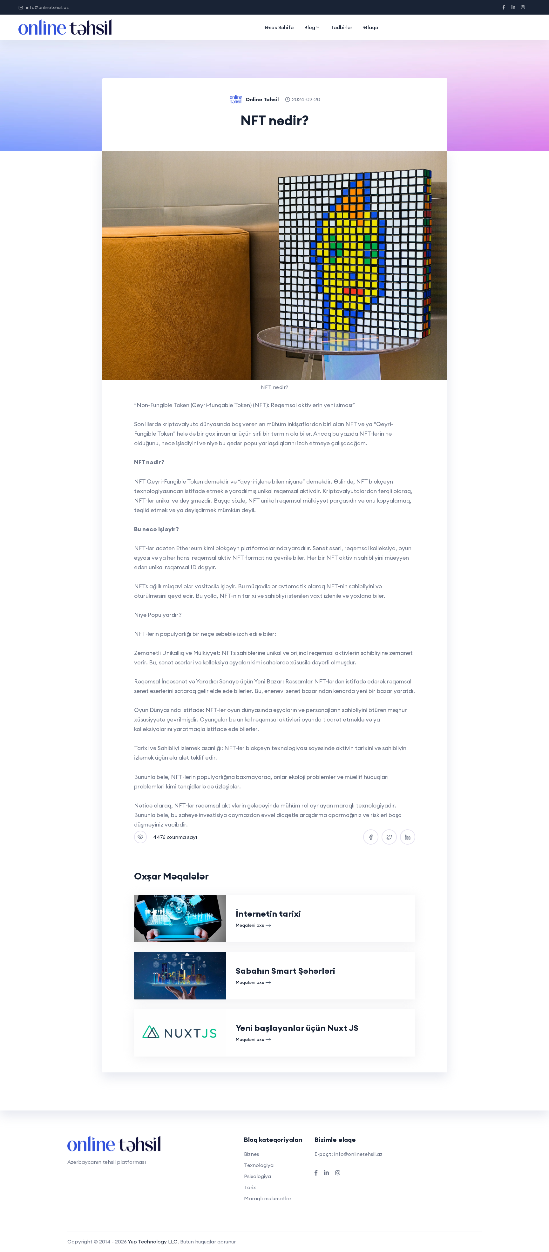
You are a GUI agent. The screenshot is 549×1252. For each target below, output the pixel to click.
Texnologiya (259, 1165)
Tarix (250, 1187)
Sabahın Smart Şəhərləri (285, 970)
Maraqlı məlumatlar (267, 1198)
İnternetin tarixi (268, 913)
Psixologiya (257, 1176)
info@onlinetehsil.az (47, 7)
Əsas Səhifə (279, 27)
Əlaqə (370, 27)
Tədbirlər (341, 27)
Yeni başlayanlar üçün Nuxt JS (297, 1028)
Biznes (251, 1154)
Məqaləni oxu (250, 925)
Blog (309, 27)
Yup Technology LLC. (153, 1241)
